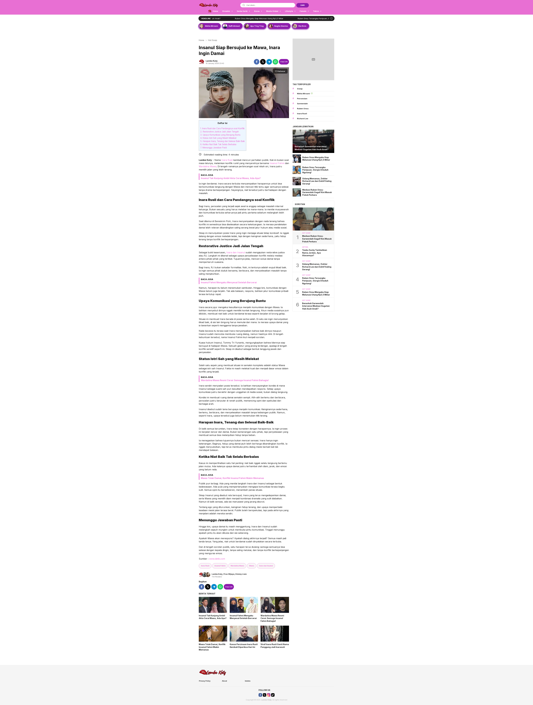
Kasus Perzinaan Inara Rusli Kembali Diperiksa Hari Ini (244, 645)
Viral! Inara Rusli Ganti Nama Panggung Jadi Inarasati (275, 645)
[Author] (201, 62)
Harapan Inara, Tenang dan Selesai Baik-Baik (222, 141)
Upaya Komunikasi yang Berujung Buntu (220, 135)
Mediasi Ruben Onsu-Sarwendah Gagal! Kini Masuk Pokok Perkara (317, 192)
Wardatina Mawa (207, 166)
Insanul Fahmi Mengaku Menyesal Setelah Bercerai (229, 282)
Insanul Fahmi (277, 163)
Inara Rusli (227, 160)
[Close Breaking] (331, 18)
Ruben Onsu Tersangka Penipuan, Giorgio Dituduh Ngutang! (288, 18)
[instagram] (268, 695)
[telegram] (269, 62)
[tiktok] (273, 695)
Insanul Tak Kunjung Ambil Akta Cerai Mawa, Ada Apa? (231, 178)
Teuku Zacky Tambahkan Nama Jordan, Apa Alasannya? (314, 253)
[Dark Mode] (332, 5)
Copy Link (284, 61)
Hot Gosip (212, 40)
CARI (302, 5)
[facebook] (256, 62)
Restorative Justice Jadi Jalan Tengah (219, 131)
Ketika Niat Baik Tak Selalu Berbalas (218, 144)
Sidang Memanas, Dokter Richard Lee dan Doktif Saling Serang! (316, 181)
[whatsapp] (275, 62)
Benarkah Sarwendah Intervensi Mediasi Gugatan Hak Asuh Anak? (311, 148)
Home (201, 40)
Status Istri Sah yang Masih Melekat (218, 138)
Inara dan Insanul (235, 252)
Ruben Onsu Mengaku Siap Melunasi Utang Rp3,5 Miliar (223, 18)
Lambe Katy (212, 61)
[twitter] (263, 62)
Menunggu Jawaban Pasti (213, 147)
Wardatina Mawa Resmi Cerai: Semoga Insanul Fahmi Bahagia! (235, 380)
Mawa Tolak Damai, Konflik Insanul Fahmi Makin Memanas (232, 478)
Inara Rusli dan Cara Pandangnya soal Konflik (222, 128)
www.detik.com (217, 558)
